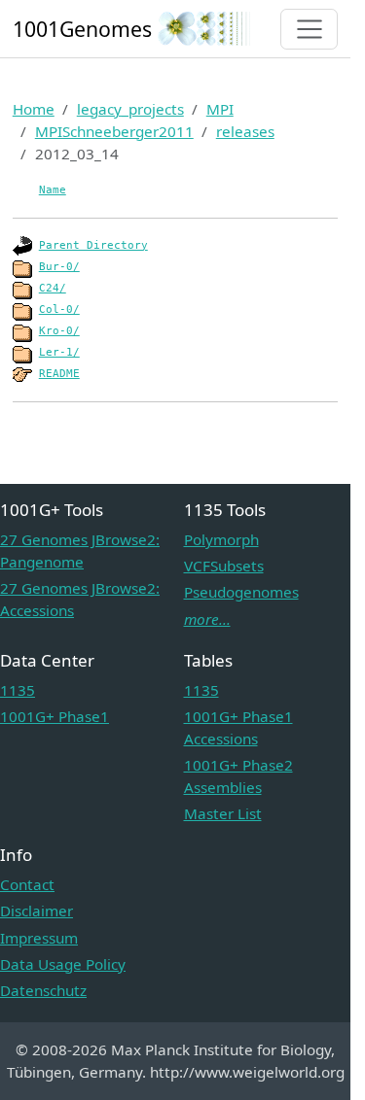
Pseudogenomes (241, 592)
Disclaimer (36, 910)
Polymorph (221, 539)
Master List (223, 813)
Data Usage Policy (63, 964)
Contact (27, 884)
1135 (17, 690)
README (59, 373)
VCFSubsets (224, 565)
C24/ (52, 288)
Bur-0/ (59, 266)
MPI (220, 109)
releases (245, 131)
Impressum (39, 937)
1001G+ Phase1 (54, 716)
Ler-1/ (59, 352)
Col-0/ (59, 309)
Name (52, 190)
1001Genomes (82, 29)
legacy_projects (130, 109)
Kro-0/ (59, 331)
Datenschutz (43, 990)
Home (34, 109)
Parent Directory (93, 245)
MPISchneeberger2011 (114, 131)
